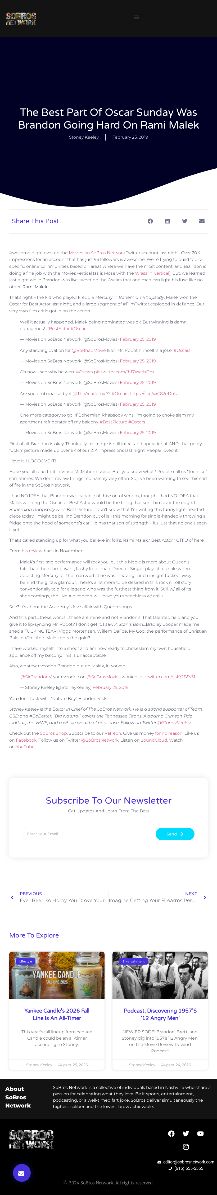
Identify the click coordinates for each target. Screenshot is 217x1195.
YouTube (25, 746)
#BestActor (58, 328)
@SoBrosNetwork (100, 740)
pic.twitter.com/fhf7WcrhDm (124, 371)
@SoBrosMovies (104, 676)
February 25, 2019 (138, 339)
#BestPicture (113, 421)
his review (32, 550)
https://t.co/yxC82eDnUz (155, 393)
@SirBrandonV (36, 676)
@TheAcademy (89, 393)
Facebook (26, 740)
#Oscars (79, 328)
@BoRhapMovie (89, 350)
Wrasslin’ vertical (152, 273)
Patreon (113, 733)
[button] (136, 17)
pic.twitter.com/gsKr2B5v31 (167, 676)
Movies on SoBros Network (97, 252)
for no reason (169, 733)
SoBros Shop (53, 733)
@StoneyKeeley (174, 722)
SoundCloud (154, 740)
